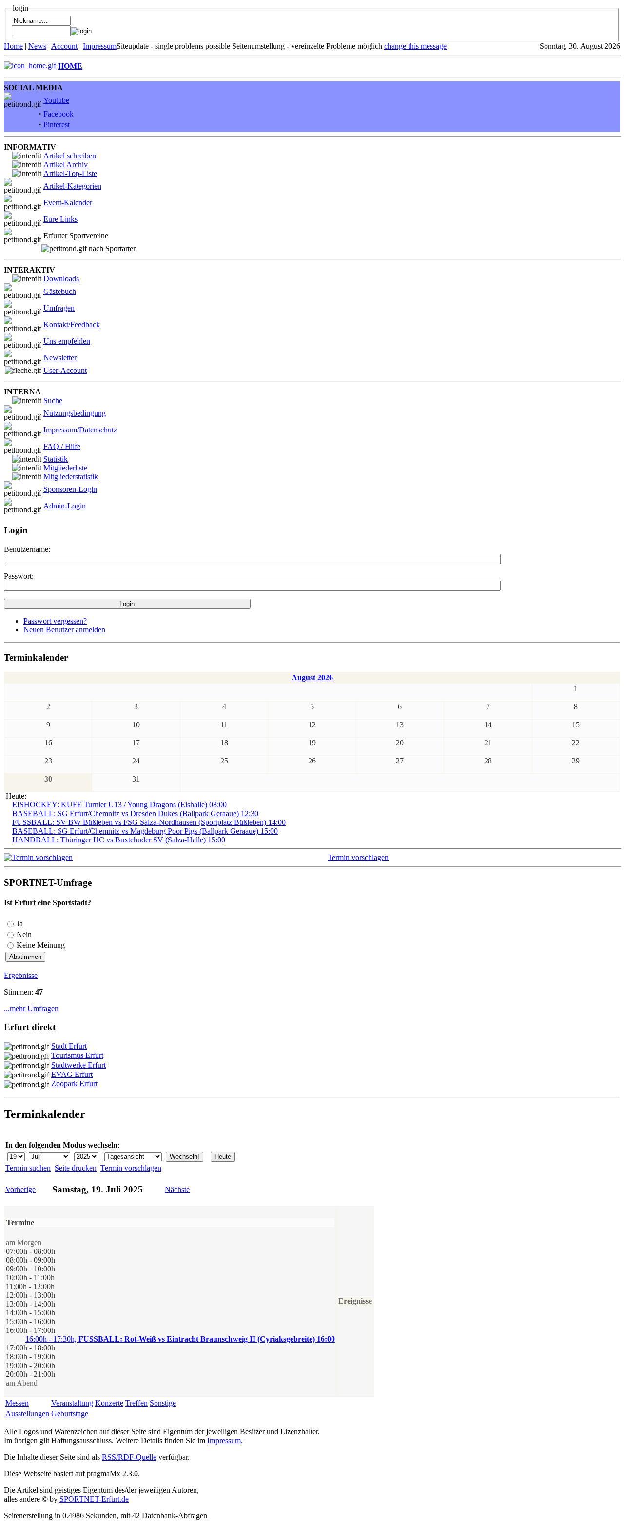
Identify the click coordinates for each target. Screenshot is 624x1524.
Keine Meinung (41, 945)
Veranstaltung (72, 1403)
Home (13, 46)
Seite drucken (76, 1168)
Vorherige (20, 1189)
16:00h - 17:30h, (180, 1339)
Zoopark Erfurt (74, 1083)
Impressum (100, 46)
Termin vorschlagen (358, 857)
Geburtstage (69, 1413)
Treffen (136, 1403)
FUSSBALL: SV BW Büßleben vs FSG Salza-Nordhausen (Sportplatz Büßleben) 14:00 (149, 822)
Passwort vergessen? (55, 621)
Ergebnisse (21, 975)
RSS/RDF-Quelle (129, 1457)
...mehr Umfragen (31, 1008)
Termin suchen (28, 1168)
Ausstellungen (27, 1413)
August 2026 (312, 677)
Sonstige (163, 1403)
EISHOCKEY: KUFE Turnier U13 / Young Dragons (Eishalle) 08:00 (119, 805)
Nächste (177, 1189)
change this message (415, 46)
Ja (20, 923)
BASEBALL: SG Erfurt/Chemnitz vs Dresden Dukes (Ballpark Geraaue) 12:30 (135, 813)
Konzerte (109, 1403)
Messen (17, 1403)
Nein (24, 934)
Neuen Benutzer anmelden (64, 629)
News (37, 46)
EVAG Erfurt (72, 1074)
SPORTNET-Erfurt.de (94, 1499)
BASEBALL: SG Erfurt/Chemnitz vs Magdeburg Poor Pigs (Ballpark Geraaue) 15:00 (145, 831)
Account (64, 46)
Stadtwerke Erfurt (78, 1065)
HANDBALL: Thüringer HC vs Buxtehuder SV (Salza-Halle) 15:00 (118, 840)
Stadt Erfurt (69, 1046)
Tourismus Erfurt (77, 1055)
